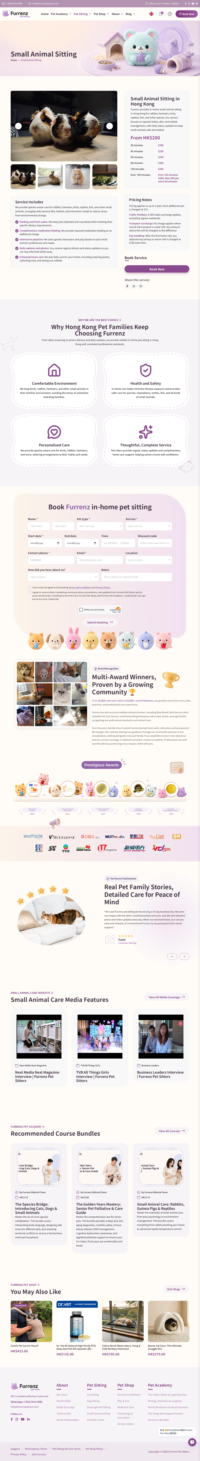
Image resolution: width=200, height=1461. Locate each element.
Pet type (83, 519)
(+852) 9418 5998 (14, 3)
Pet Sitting (81, 14)
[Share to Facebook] (127, 286)
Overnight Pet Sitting (99, 1407)
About (116, 14)
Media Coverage (65, 1407)
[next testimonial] (184, 956)
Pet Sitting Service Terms (66, 1449)
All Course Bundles (158, 1420)
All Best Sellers (125, 1424)
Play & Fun (123, 1401)
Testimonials (64, 1413)
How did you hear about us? (46, 570)
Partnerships (64, 1401)
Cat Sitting (93, 1394)
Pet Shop (100, 14)
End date (70, 536)
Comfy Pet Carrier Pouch (24, 1346)
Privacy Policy (103, 587)
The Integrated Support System (165, 1413)
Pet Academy (59, 14)
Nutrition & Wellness (129, 1394)
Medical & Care (125, 1407)
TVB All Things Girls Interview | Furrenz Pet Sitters (95, 1077)
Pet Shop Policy (94, 1449)
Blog (129, 14)
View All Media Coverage (164, 997)
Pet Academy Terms (36, 1449)
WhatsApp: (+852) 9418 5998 (26, 1402)
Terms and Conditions (80, 587)
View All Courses (169, 1131)
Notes (105, 570)
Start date (35, 536)
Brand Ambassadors (68, 1420)
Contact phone (39, 553)
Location (132, 553)
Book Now (188, 14)
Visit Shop (173, 1289)
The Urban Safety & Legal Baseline (167, 1394)
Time (104, 536)
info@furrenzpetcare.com (45, 3)
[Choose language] (151, 14)
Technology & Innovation (125, 1415)
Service (132, 519)
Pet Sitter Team (95, 1420)
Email (82, 553)
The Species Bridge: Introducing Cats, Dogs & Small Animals (36, 1209)
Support (15, 1449)
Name (33, 519)
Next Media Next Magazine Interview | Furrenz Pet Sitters (37, 1077)
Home (45, 14)
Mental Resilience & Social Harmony (168, 1407)
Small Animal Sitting (98, 1413)
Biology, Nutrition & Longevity (165, 1401)
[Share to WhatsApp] (134, 286)
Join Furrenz (39, 1454)
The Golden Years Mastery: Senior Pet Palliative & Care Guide (99, 1209)
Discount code (147, 536)
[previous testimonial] (172, 956)
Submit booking (97, 622)
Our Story (62, 1394)
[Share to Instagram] (140, 286)
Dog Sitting (93, 1401)
